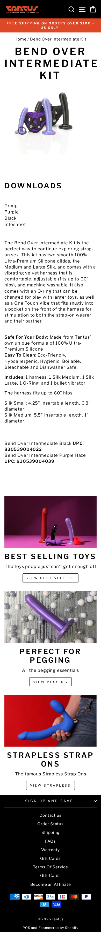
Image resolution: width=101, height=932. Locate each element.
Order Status (50, 823)
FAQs (50, 841)
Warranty (50, 849)
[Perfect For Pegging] (50, 617)
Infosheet (15, 224)
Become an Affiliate (50, 884)
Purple (11, 211)
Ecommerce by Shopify (59, 928)
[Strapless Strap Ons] (50, 721)
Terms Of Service (50, 866)
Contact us (50, 815)
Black (10, 218)
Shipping (50, 832)
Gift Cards (50, 858)
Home (20, 39)
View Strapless (50, 785)
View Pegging (50, 682)
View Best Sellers (50, 578)
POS (26, 928)
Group (11, 205)
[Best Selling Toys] (50, 522)
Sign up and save (49, 801)
